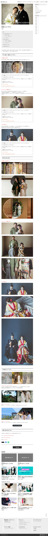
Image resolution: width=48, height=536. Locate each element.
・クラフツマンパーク (22, 523)
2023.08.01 (25, 493)
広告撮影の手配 (38, 12)
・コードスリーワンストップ (8, 528)
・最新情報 (34, 530)
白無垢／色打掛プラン (8, 40)
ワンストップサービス (38, 11)
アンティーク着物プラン (8, 36)
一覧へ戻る (17, 447)
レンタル (36, 7)
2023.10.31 (9, 493)
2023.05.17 (25, 507)
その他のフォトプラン (6, 44)
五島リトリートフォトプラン (6, 421)
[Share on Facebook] (6, 442)
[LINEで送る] (8, 442)
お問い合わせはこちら (6, 46)
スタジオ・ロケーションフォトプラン (7, 385)
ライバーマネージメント (38, 10)
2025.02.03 (9, 507)
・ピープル (34, 529)
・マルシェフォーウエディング (23, 524)
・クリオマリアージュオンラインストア (24, 522)
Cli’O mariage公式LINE (7, 437)
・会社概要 (34, 528)
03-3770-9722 (5, 439)
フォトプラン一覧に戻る (17, 425)
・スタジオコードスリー (22, 528)
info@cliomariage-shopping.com (9, 435)
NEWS (36, 6)
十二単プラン (7, 37)
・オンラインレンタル (7, 522)
